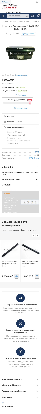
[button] (28, 33)
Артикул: (9, 34)
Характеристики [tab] (11, 179)
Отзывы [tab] (6, 184)
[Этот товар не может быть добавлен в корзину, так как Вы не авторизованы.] (16, 276)
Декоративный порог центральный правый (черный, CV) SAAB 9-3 (10, 263)
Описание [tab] (7, 167)
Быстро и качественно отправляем (20, 305)
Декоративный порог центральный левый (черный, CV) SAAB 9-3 (30, 263)
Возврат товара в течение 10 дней (20, 358)
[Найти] (26, 16)
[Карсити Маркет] (10, 6)
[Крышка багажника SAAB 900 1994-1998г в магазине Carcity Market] (20, 53)
